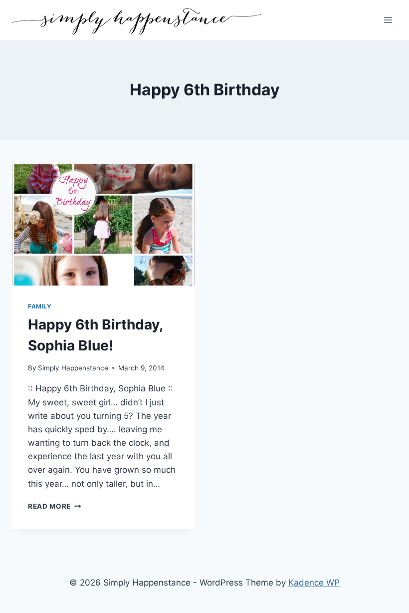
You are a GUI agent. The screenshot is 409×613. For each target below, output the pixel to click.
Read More (54, 506)
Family (40, 306)
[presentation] (103, 225)
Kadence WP (314, 583)
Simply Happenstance (73, 368)
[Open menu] (388, 19)
